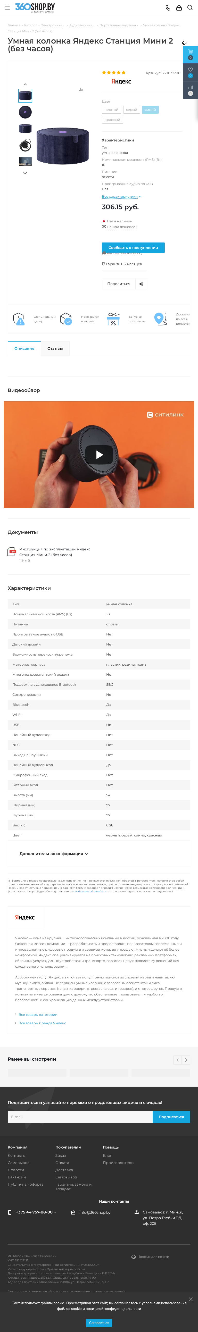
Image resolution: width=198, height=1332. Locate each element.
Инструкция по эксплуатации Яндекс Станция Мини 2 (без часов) (54, 552)
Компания (18, 1147)
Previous (178, 1060)
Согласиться (99, 1323)
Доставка (64, 1170)
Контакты (17, 1155)
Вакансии (17, 1177)
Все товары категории (38, 1014)
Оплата (62, 1162)
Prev (25, 84)
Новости (16, 1170)
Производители (118, 1162)
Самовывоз (18, 1162)
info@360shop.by (95, 1212)
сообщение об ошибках (89, 891)
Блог (107, 1155)
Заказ (60, 1155)
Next (25, 173)
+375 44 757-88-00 (34, 1212)
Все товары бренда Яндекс (42, 1023)
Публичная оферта (26, 1184)
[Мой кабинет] (179, 8)
